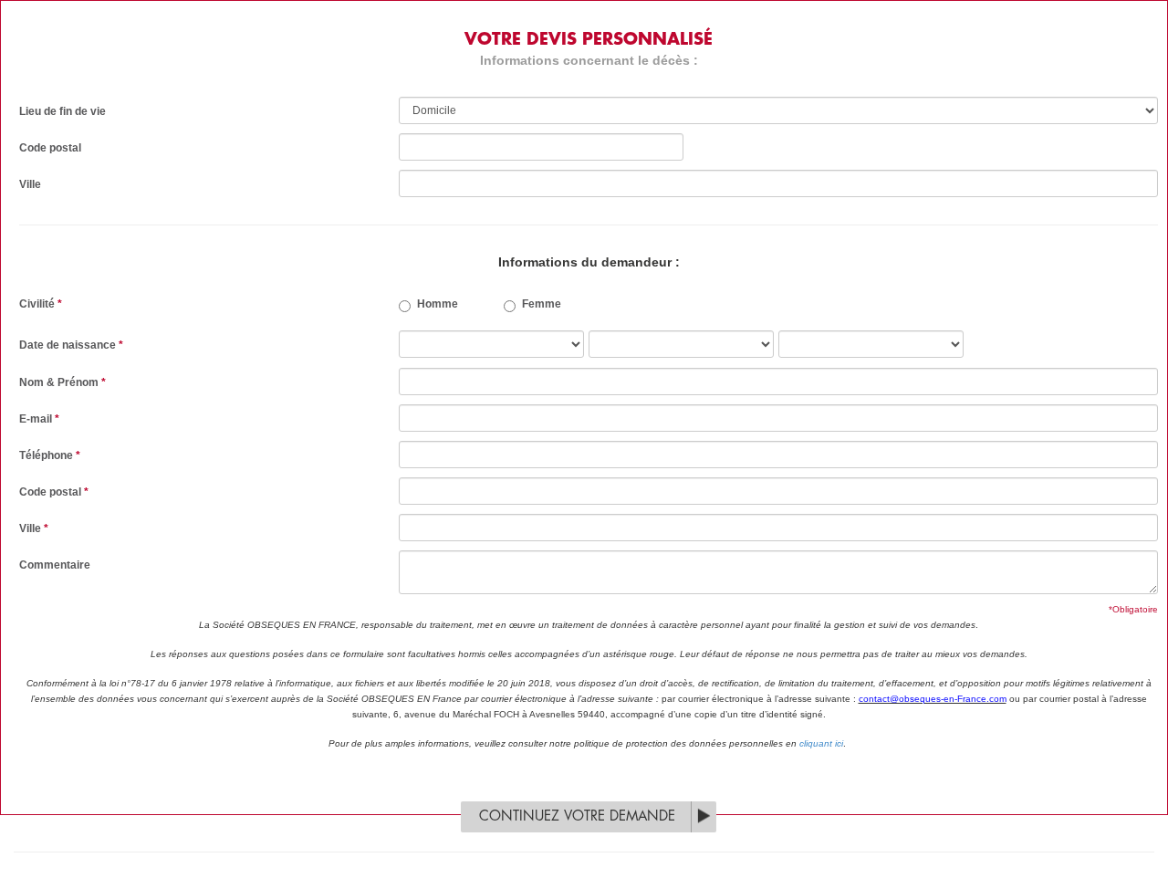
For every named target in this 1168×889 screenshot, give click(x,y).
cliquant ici (821, 743)
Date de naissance (71, 345)
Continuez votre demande (577, 816)
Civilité (40, 304)
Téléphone (49, 455)
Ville (30, 184)
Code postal (50, 147)
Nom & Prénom (62, 382)
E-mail (39, 419)
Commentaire (54, 565)
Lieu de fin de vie (62, 111)
